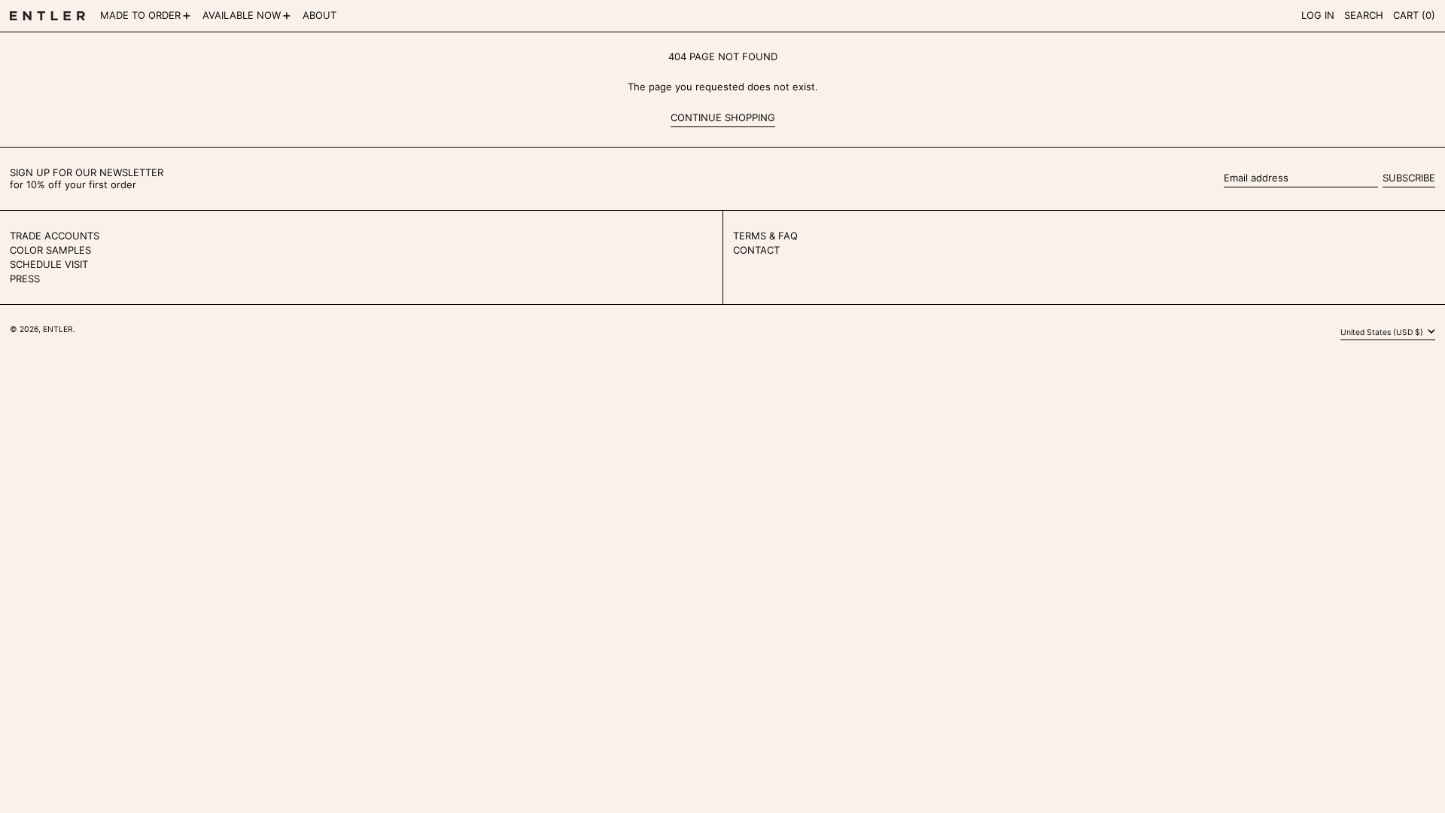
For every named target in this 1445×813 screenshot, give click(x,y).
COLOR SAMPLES (50, 250)
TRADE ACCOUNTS (54, 236)
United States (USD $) (1382, 331)
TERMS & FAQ (765, 236)
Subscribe (1409, 178)
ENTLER (58, 329)
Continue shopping (723, 117)
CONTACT (756, 250)
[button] (1363, 16)
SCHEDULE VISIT (49, 264)
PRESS (25, 279)
